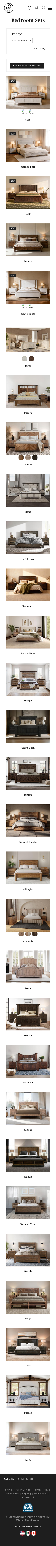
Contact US (28, 1497)
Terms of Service (21, 1489)
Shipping (26, 1493)
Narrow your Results (28, 65)
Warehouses (40, 1493)
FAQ (7, 1489)
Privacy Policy (41, 1489)
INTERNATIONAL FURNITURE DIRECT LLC (29, 1517)
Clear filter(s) (40, 48)
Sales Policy (12, 1493)
